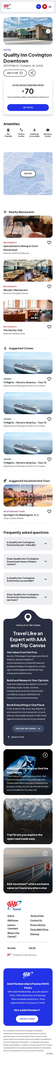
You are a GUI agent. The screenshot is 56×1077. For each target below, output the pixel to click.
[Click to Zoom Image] (28, 31)
